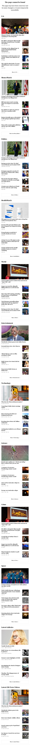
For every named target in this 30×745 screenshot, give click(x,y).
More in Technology (14, 437)
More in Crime (15, 560)
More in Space (15, 621)
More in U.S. (14, 72)
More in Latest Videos (14, 741)
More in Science (14, 499)
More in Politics (14, 195)
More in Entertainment (14, 377)
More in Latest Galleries (15, 681)
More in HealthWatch (14, 256)
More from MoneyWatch (15, 133)
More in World (15, 317)
